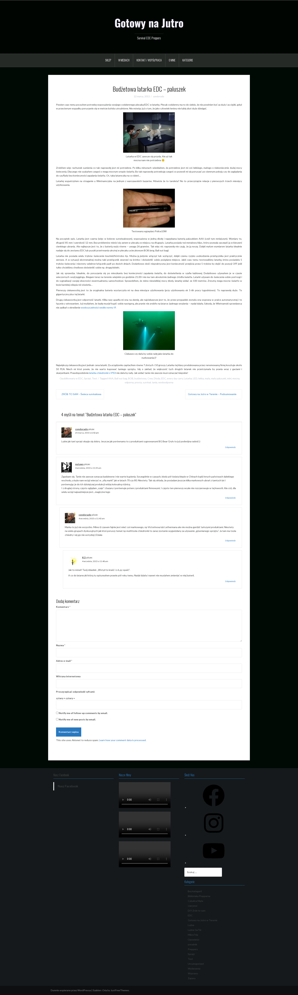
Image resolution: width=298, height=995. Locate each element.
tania (154, 382)
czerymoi (192, 905)
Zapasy (192, 978)
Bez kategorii (195, 891)
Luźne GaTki (194, 929)
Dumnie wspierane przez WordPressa (71, 990)
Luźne (191, 925)
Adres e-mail (64, 660)
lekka (201, 378)
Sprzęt (87, 378)
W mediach (124, 60)
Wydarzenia (194, 968)
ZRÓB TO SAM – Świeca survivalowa (81, 394)
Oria (104, 990)
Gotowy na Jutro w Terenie (202, 920)
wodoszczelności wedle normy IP (98, 307)
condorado (158, 96)
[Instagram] (214, 835)
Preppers (193, 949)
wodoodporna (165, 382)
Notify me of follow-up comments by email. (83, 713)
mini (229, 378)
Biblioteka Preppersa (199, 896)
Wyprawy (193, 973)
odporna (129, 382)
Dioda (157, 378)
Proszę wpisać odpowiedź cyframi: (75, 691)
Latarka (188, 378)
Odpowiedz (230, 447)
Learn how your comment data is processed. (122, 740)
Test (94, 378)
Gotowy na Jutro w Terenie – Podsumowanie (212, 394)
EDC (80, 378)
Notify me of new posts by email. (77, 719)
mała (207, 378)
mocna (236, 378)
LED (195, 378)
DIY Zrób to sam (196, 910)
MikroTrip (193, 934)
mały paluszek (218, 378)
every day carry (175, 378)
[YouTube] (214, 862)
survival (147, 382)
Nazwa (60, 645)
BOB (130, 378)
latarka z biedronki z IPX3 (102, 372)
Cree (150, 378)
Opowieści (193, 939)
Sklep (108, 60)
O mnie (172, 60)
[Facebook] (214, 807)
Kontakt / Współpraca (149, 60)
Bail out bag (121, 378)
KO (84, 557)
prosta (138, 382)
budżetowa (140, 378)
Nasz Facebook (61, 775)
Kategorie (187, 60)
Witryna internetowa (68, 676)
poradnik (192, 944)
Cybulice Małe (195, 900)
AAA (110, 378)
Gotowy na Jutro (149, 23)
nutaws (79, 464)
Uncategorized (196, 963)
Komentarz (63, 606)
